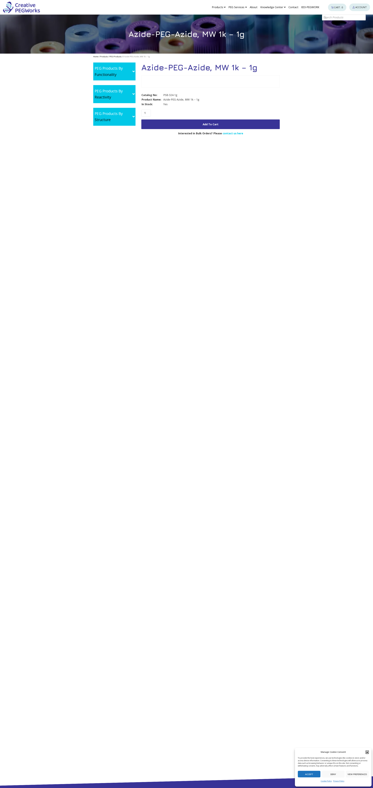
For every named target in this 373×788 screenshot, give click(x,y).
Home (95, 56)
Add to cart (210, 124)
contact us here (233, 133)
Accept (309, 774)
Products (104, 56)
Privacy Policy (338, 781)
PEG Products (116, 56)
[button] (367, 752)
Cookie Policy (326, 781)
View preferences (357, 774)
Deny (333, 774)
